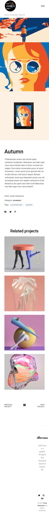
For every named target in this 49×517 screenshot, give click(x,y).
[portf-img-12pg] (24, 66)
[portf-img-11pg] (24, 30)
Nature (29, 205)
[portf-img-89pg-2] (24, 115)
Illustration (16, 205)
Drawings (17, 200)
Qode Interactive (17, 196)
